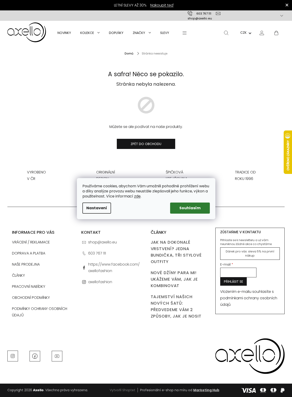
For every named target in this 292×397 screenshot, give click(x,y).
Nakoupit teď (162, 5)
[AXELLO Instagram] (12, 355)
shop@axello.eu (102, 242)
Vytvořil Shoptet (122, 390)
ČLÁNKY (18, 275)
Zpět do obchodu (146, 144)
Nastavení (96, 208)
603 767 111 (97, 253)
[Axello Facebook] (35, 355)
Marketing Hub (206, 390)
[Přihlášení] (262, 33)
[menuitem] (64, 32)
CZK (243, 32)
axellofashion (100, 282)
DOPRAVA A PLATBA (28, 253)
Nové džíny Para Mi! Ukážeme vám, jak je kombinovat (174, 279)
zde (137, 196)
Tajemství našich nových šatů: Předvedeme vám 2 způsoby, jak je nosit (176, 306)
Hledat (226, 32)
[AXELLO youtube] (57, 355)
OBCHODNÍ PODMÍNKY (31, 297)
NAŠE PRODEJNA (26, 264)
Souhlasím (190, 208)
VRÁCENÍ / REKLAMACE (31, 242)
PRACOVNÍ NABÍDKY (28, 286)
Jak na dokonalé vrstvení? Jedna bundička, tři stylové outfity (176, 251)
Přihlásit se (233, 281)
